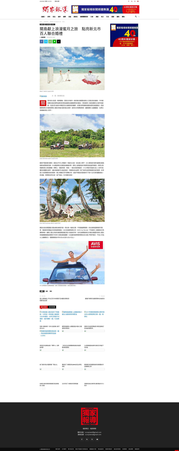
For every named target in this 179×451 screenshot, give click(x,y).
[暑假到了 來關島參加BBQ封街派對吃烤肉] (72, 356)
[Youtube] (137, 1)
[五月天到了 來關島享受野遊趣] (72, 375)
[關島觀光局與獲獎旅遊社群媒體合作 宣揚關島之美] (94, 356)
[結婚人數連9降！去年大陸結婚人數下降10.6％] (50, 318)
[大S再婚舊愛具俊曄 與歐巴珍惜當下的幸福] (94, 337)
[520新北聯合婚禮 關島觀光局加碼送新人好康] (50, 375)
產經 (97, 17)
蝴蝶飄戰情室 (84, 17)
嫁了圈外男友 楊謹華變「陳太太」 (49, 364)
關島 (51, 291)
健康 (113, 17)
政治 (54, 17)
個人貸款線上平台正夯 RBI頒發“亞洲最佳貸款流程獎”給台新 (54, 299)
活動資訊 (46, 22)
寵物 (118, 17)
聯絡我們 (137, 449)
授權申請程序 (108, 449)
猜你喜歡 (44, 307)
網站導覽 (131, 449)
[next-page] (44, 388)
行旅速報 (47, 24)
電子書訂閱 (71, 449)
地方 (102, 17)
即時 (49, 17)
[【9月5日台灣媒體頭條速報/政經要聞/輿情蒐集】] (72, 337)
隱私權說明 (101, 449)
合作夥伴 (64, 449)
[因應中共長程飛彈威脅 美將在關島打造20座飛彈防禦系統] (94, 318)
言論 (69, 17)
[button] (136, 17)
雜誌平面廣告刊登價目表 (81, 449)
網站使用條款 (117, 449)
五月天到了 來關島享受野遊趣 (70, 383)
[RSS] (131, 1)
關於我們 (58, 449)
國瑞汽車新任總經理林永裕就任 (95, 298)
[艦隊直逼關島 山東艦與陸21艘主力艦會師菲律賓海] (72, 318)
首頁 (41, 22)
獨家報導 (43, 37)
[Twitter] (134, 1)
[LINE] (54, 41)
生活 (107, 17)
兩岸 (59, 17)
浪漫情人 (53, 24)
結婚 (47, 291)
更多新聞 (52, 307)
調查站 (76, 17)
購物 (123, 17)
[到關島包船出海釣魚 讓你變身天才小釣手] (94, 375)
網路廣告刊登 (93, 449)
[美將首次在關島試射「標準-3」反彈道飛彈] (50, 337)
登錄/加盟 (57, 1)
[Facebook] (128, 1)
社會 (92, 17)
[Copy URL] (59, 41)
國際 (64, 17)
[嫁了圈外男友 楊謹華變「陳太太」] (50, 356)
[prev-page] (41, 388)
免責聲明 (124, 449)
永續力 (43, 17)
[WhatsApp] (50, 41)
